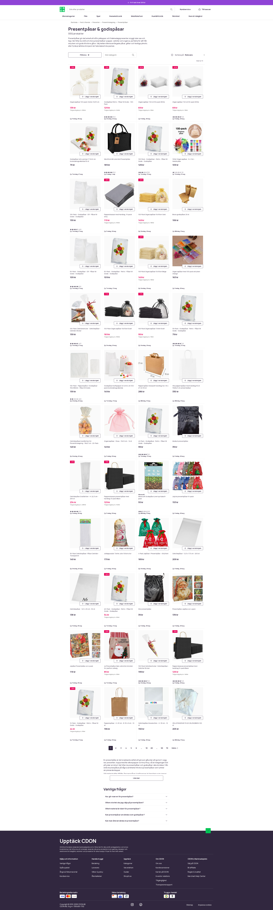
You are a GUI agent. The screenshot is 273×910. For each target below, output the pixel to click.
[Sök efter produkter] (171, 9)
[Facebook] (140, 904)
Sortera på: (179, 55)
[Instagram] (132, 904)
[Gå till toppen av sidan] (208, 830)
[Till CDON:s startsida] (62, 9)
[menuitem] (69, 16)
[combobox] (121, 9)
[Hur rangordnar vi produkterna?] (172, 55)
